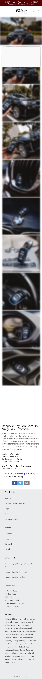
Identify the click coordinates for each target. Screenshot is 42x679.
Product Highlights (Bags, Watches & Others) (18, 565)
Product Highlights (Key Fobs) (16, 572)
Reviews (7, 514)
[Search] (34, 11)
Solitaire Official (23, 676)
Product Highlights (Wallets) (15, 577)
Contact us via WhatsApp (14, 473)
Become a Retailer (11, 519)
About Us (8, 498)
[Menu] (2, 11)
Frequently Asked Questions (15, 503)
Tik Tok (7, 549)
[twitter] (20, 483)
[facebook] (14, 483)
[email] (27, 483)
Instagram (8, 539)
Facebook (8, 533)
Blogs (7, 508)
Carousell (8, 544)
